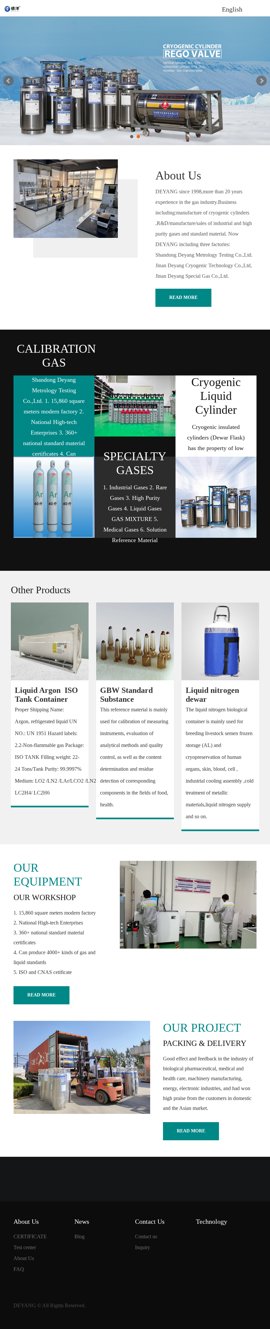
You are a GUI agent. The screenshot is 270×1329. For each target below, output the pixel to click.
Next (261, 81)
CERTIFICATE (30, 1236)
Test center (25, 1247)
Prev (8, 81)
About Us (24, 1258)
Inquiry (142, 1247)
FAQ (19, 1269)
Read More (183, 297)
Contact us (146, 1236)
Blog (79, 1236)
